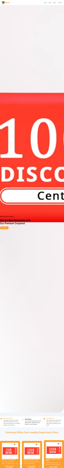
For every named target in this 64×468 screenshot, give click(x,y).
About (54, 2)
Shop (50, 2)
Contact (60, 2)
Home (45, 2)
